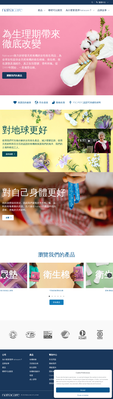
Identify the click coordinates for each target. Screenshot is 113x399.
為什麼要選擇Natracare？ (79, 10)
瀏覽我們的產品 (14, 75)
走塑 (7, 217)
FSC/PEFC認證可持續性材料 (87, 102)
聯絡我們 (52, 363)
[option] (56, 279)
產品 (40, 10)
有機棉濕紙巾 (34, 371)
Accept (82, 390)
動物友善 (60, 102)
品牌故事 (102, 10)
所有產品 (56, 302)
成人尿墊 (33, 379)
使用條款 (52, 379)
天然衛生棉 (33, 363)
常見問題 (52, 359)
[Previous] (3, 275)
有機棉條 (33, 359)
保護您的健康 (24, 102)
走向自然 (9, 154)
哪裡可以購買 (55, 10)
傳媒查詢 (52, 367)
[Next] (109, 275)
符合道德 (43, 102)
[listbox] (56, 279)
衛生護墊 (33, 367)
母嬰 (31, 375)
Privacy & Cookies (82, 395)
